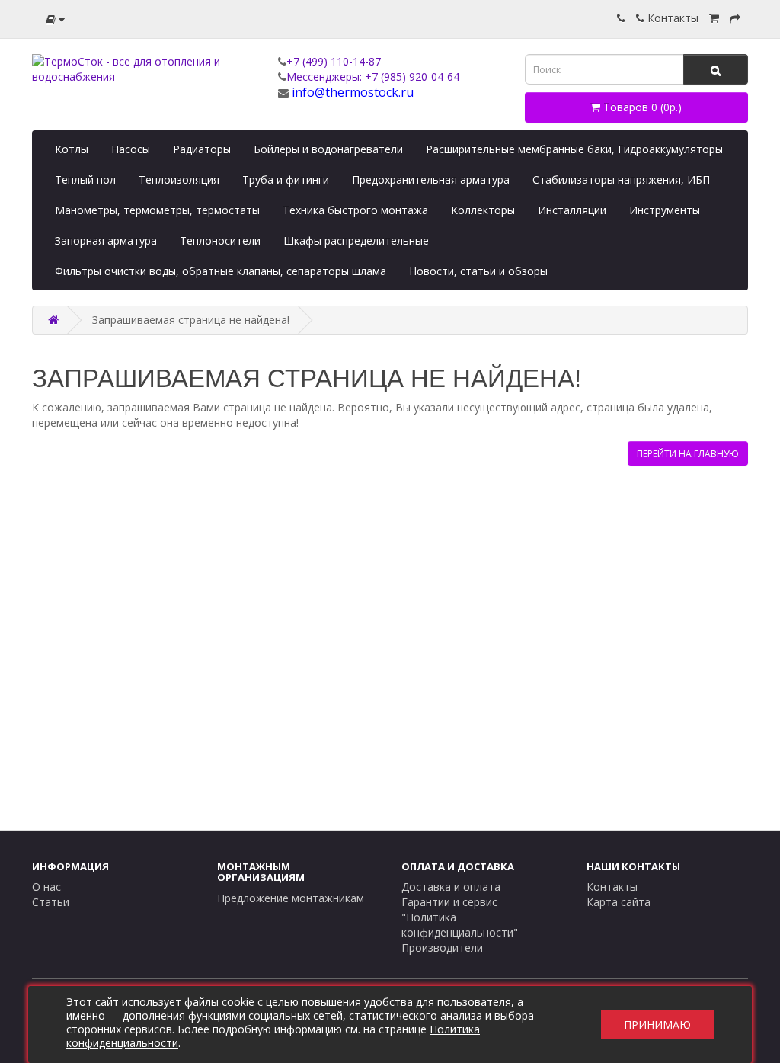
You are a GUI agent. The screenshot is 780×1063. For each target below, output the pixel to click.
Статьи (50, 902)
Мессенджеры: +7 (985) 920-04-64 (372, 76)
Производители (442, 947)
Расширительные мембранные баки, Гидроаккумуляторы (574, 149)
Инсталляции (572, 210)
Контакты (671, 18)
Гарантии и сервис (449, 902)
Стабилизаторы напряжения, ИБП (621, 179)
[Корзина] (714, 18)
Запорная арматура (106, 240)
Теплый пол (85, 179)
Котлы (71, 149)
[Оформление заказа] (735, 18)
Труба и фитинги (285, 179)
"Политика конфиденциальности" (459, 925)
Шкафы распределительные (356, 240)
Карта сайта (619, 902)
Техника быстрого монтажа (355, 210)
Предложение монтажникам (290, 898)
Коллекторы (483, 210)
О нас (46, 886)
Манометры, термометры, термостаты (157, 210)
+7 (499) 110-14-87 (333, 61)
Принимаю (657, 1024)
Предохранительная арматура (431, 179)
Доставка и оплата (450, 886)
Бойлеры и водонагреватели (328, 149)
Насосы (130, 149)
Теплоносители (220, 240)
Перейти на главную (688, 453)
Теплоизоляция (179, 179)
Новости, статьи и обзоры (478, 271)
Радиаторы (202, 149)
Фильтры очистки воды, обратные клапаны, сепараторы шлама (220, 271)
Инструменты (664, 210)
